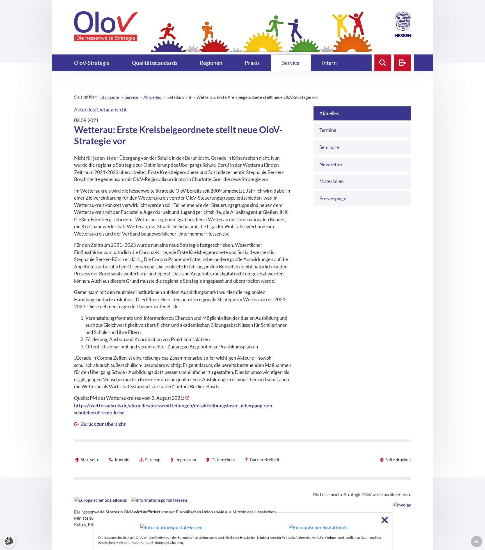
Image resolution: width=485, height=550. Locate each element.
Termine (327, 130)
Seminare (329, 147)
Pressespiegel (333, 198)
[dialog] (242, 531)
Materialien (331, 181)
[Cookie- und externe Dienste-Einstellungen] (9, 541)
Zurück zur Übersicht (103, 424)
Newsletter (331, 164)
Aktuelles (329, 113)
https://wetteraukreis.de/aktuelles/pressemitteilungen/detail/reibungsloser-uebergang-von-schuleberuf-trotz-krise (174, 409)
